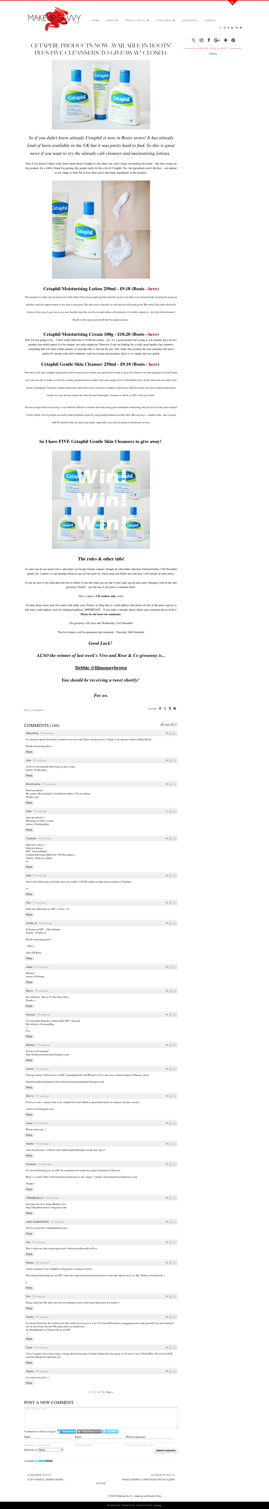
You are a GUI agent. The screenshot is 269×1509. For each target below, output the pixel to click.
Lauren (30, 1068)
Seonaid (30, 1014)
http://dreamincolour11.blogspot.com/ (46, 1207)
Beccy (29, 990)
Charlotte (31, 838)
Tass (28, 902)
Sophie (30, 1143)
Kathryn (30, 1045)
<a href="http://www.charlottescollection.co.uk (59, 1177)
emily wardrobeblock (37, 1221)
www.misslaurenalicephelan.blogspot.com (81, 1081)
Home (95, 20)
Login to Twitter (110, 1431)
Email (78, 1436)
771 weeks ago (47, 733)
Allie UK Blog (33, 952)
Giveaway (37, 710)
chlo (28, 760)
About (111, 20)
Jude (28, 875)
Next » (109, 1392)
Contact (210, 20)
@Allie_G (31, 923)
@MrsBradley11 (35, 1197)
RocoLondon (33, 784)
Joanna (30, 1316)
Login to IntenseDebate (66, 1431)
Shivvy (30, 1096)
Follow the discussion (174, 724)
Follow (213, 53)
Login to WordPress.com (89, 1431)
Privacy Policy (135, 20)
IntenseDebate (45, 1460)
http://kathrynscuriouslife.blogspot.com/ (47, 1054)
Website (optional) (135, 1436)
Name (27, 1436)
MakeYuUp (32, 733)
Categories (164, 20)
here (152, 288)
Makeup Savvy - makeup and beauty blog (139, 1496)
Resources (190, 20)
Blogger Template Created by (134, 1505)
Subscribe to (31, 1449)
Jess (28, 1242)
